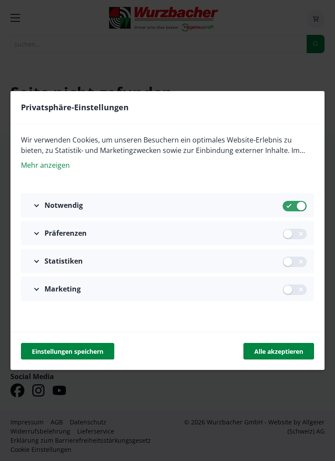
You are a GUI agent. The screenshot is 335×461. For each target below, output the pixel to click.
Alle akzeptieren (278, 351)
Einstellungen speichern (67, 351)
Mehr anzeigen (45, 165)
